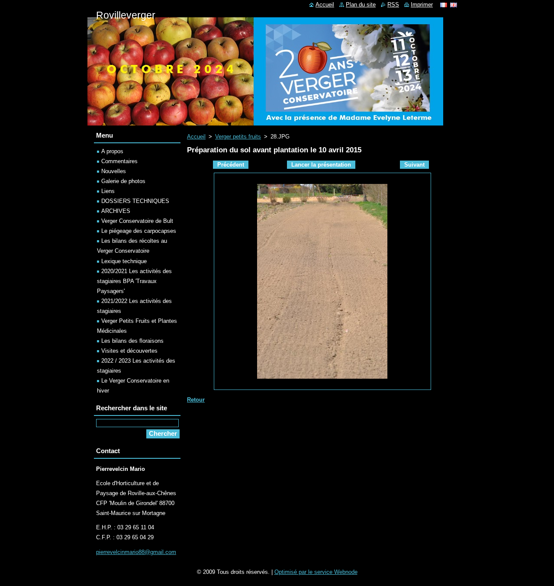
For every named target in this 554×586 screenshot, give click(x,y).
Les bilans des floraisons (132, 341)
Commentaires (119, 161)
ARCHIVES (115, 211)
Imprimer (422, 4)
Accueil (196, 136)
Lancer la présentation (321, 164)
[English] (453, 4)
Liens (108, 191)
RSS (393, 4)
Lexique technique (124, 261)
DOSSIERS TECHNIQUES (135, 201)
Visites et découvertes (129, 351)
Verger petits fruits (238, 136)
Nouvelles (113, 171)
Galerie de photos (123, 181)
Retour (196, 399)
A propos (112, 151)
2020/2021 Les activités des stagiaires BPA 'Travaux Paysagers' (134, 281)
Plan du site (361, 4)
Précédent (230, 164)
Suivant (414, 164)
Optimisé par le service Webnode (316, 572)
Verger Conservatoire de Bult (137, 221)
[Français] (443, 4)
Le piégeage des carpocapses (138, 231)
